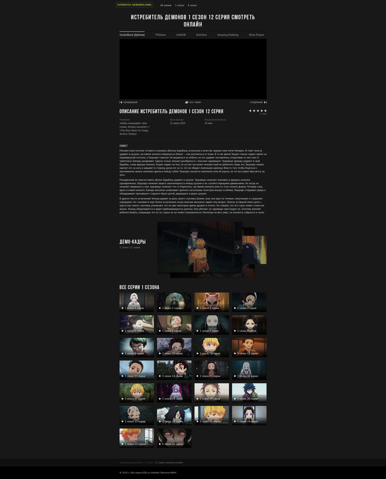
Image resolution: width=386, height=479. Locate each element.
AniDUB (181, 34)
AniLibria (201, 34)
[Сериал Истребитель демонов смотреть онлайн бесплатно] (134, 5)
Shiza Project (256, 34)
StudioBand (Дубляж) (132, 34)
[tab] (132, 34)
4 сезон (192, 5)
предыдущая (130, 102)
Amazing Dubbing (227, 34)
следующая (256, 102)
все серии (195, 102)
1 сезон (179, 5)
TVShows (160, 34)
